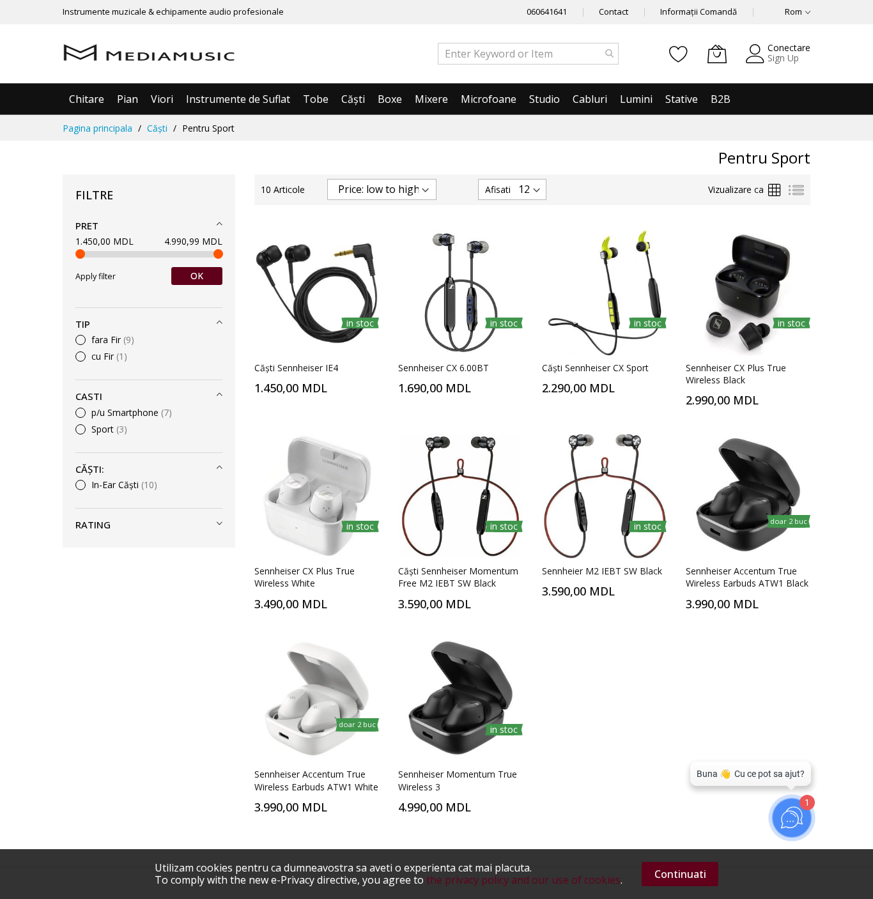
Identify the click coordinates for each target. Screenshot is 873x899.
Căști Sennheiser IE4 (296, 368)
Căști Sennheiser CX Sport (595, 368)
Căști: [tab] (89, 469)
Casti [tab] (88, 396)
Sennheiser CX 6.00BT (443, 368)
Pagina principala (97, 128)
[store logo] (149, 53)
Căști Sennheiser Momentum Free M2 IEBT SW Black (458, 577)
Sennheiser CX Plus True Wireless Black (736, 374)
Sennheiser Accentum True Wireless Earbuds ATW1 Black (747, 577)
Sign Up (783, 58)
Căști (157, 128)
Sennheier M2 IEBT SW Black (602, 571)
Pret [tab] (86, 225)
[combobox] (528, 54)
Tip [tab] (82, 324)
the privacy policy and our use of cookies (523, 880)
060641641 (547, 11)
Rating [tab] (93, 524)
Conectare (789, 48)
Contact (613, 11)
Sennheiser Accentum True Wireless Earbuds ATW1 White (316, 780)
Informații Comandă (698, 11)
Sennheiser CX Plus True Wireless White (304, 577)
